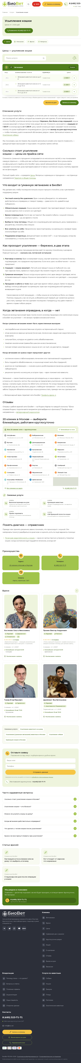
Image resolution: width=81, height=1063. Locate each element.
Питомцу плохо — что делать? (17, 978)
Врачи (32, 41)
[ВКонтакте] (4, 928)
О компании (50, 950)
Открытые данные (12, 1006)
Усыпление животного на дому (31, 729)
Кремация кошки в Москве (15, 740)
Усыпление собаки (10, 135)
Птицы (48, 995)
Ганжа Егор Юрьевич (13, 700)
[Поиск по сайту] (28, 4)
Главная (5, 12)
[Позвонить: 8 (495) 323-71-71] (66, 4)
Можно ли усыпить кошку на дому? (18, 814)
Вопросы (43, 41)
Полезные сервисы (13, 989)
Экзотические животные (55, 1006)
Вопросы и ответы (12, 984)
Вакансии (49, 967)
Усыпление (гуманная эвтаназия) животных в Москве (25, 734)
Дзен (24, 928)
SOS (37, 4)
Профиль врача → (48, 395)
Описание (20, 41)
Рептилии (49, 1000)
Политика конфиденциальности (27, 1056)
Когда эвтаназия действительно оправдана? (22, 821)
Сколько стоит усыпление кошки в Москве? (22, 799)
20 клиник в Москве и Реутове (20, 565)
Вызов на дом (51, 102)
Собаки (48, 978)
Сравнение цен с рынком (55, 934)
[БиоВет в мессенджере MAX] (14, 928)
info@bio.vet (9, 1026)
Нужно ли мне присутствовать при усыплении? (23, 836)
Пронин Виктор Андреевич (55, 630)
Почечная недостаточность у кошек (20, 538)
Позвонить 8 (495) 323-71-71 (19, 30)
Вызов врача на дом (18, 1037)
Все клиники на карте (14, 488)
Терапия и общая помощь (25, 178)
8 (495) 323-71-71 (70, 488)
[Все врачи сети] (77, 591)
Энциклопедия (11, 995)
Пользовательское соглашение (50, 1056)
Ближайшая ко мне (68, 429)
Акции (48, 945)
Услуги (12, 12)
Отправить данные (40, 772)
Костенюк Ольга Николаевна (17, 630)
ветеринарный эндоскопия (28, 412)
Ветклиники (50, 918)
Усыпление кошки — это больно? (17, 806)
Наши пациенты (12, 1000)
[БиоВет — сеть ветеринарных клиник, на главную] (12, 4)
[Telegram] (9, 928)
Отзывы (48, 956)
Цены (8, 41)
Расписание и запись (14, 656)
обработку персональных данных (42, 777)
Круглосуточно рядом (54, 939)
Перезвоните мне (18, 1042)
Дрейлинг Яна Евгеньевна (54, 700)
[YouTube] (19, 928)
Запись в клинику (53, 4)
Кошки (48, 984)
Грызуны (49, 989)
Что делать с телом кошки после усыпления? (23, 828)
